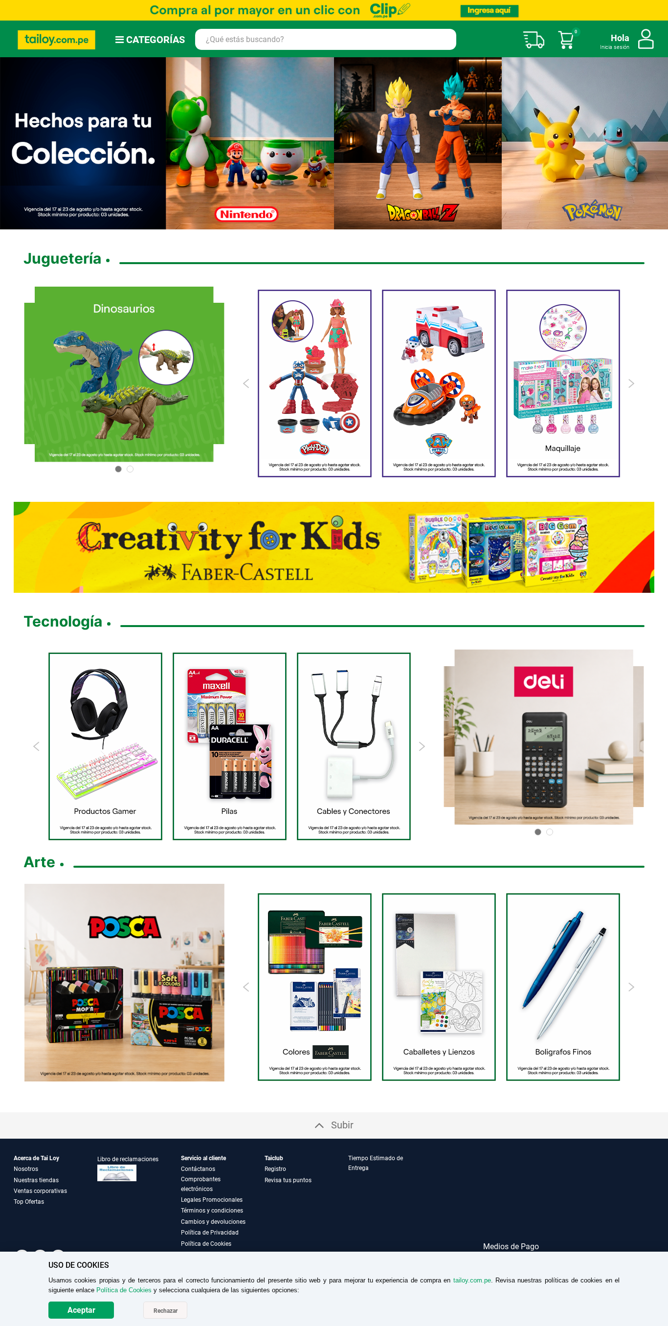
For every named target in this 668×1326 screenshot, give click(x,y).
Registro (275, 1169)
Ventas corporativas (40, 1191)
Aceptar (81, 1310)
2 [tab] (314, 223)
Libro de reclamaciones (127, 1159)
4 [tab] (330, 223)
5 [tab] (338, 223)
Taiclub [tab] (274, 1158)
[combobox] (326, 39)
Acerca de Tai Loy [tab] (36, 1158)
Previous (246, 383)
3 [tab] (322, 223)
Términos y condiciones (212, 1210)
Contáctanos (198, 1169)
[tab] (389, 1201)
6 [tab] (350, 223)
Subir (342, 1125)
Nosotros (26, 1169)
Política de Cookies (206, 1243)
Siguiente (657, 143)
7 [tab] (362, 223)
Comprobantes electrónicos (201, 1184)
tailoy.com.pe (472, 1280)
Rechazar (166, 1310)
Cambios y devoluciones (213, 1221)
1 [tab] (307, 223)
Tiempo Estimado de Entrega (375, 1163)
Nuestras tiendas (36, 1180)
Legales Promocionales (212, 1199)
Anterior (11, 143)
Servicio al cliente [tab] (203, 1158)
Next (631, 383)
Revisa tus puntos (288, 1180)
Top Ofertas (29, 1201)
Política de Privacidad (210, 1232)
